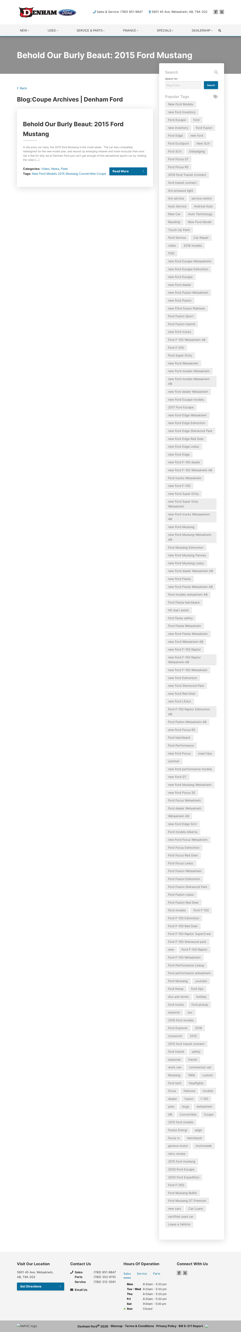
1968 (191, 1075)
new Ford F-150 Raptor (184, 649)
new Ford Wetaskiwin (183, 363)
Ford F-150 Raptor (194, 949)
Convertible (87, 174)
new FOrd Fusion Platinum (186, 308)
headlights (196, 1083)
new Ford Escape (180, 277)
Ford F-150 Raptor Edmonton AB (189, 711)
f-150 (204, 1099)
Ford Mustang (178, 981)
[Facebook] (216, 12)
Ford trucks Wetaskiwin (184, 478)
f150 (171, 253)
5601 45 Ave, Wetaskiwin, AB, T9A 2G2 (179, 12)
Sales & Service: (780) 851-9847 (120, 12)
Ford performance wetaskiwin (189, 973)
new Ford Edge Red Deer (186, 439)
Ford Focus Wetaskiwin (184, 800)
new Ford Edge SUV (182, 824)
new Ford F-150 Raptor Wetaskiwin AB (184, 659)
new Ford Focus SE (181, 793)
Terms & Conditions (139, 1326)
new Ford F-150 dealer (184, 462)
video (172, 245)
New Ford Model (199, 222)
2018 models (193, 245)
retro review (176, 1154)
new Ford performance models (190, 769)
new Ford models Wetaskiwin (189, 371)
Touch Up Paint (179, 230)
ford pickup (199, 1004)
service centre (201, 198)
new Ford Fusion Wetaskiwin (188, 292)
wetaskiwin (204, 1106)
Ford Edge (175, 135)
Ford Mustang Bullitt (182, 1193)
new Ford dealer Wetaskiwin (188, 391)
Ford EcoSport (178, 143)
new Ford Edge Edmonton (186, 423)
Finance (129, 30)
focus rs (174, 1138)
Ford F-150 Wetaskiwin (184, 957)
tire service (176, 198)
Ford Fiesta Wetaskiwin (184, 626)
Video (45, 169)
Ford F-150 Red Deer (183, 926)
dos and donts (178, 997)
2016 (198, 1028)
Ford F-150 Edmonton (183, 918)
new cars (174, 1208)
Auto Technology (200, 214)
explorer (174, 1012)
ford (196, 120)
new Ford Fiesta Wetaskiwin (188, 634)
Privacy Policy (166, 1326)
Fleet (64, 169)
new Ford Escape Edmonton (188, 269)
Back (23, 88)
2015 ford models (180, 1122)
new (171, 949)
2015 (61, 174)
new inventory (178, 128)
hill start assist (178, 610)
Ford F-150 (201, 910)
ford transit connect (182, 183)
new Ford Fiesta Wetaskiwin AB (190, 587)
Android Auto (203, 206)
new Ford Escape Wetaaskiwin (189, 261)
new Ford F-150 (179, 486)
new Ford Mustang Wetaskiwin (189, 785)
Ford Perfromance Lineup (186, 965)
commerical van (200, 1067)
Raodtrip (174, 222)
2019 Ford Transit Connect (187, 175)
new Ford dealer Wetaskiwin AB (190, 571)
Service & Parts (89, 30)
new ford (196, 135)
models (208, 1091)
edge (198, 1130)
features (189, 1091)
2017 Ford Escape (181, 407)
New (23, 30)
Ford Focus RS (178, 167)
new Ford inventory (182, 112)
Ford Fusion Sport (181, 316)
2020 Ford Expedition (183, 1177)
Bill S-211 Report (191, 1326)
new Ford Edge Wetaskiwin (187, 415)
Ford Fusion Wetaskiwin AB (187, 722)
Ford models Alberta (182, 832)
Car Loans (195, 1208)
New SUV (203, 143)
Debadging (197, 151)
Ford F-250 (176, 348)
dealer (172, 1099)
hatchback (194, 1138)
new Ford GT (177, 777)
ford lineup (176, 989)
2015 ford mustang (181, 1161)
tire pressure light (180, 190)
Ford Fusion (204, 128)
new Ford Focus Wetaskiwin (187, 840)
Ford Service (177, 237)
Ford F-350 (176, 1185)
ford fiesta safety (180, 618)
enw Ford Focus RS (181, 730)
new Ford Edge (179, 454)
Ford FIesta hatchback (184, 602)
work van (174, 1067)
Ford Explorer (178, 1028)
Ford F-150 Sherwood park (187, 942)
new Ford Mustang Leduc (186, 563)
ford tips (197, 989)
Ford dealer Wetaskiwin (184, 808)
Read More (121, 171)
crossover (175, 1036)
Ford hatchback (179, 737)
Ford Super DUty (180, 355)
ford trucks (176, 1004)
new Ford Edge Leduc (183, 446)
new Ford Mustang (181, 527)
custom (207, 1075)
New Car (174, 214)
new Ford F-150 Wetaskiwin (187, 670)
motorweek (204, 1146)
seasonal (174, 1059)
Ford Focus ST (178, 159)
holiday (201, 997)
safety (196, 1051)
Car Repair (201, 237)
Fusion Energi (177, 1130)
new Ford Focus (179, 753)
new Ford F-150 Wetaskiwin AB (190, 470)
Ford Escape (177, 120)
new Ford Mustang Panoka (187, 555)
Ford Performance (181, 745)
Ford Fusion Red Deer (183, 902)
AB (170, 1114)
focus (172, 1091)
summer (173, 761)
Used (52, 30)
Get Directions (30, 1286)
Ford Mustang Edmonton (185, 547)
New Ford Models (44, 174)
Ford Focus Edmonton (183, 847)
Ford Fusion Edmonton (184, 879)
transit (192, 1059)
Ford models (177, 910)
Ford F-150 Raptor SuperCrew (189, 934)
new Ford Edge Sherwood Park (190, 431)
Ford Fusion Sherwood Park (187, 887)
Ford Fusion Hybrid (181, 324)
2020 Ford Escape (181, 1169)
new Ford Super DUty (183, 494)
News (55, 169)
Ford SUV (175, 151)
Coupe (101, 174)
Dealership (201, 30)
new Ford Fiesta (179, 579)
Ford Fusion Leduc (181, 894)
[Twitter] (222, 12)
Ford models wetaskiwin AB (187, 594)
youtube (201, 981)
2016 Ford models (181, 1020)
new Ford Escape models (186, 399)
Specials (164, 30)
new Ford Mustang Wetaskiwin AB (189, 537)
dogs (185, 1106)
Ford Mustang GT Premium (187, 1201)
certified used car (180, 1216)
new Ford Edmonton (182, 678)
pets (171, 1106)
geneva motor (178, 1146)
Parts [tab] (156, 1273)
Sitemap (117, 1326)
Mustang (72, 174)
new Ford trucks (179, 332)
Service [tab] (142, 1273)
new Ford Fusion (179, 300)
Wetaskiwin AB (178, 816)
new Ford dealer (179, 285)
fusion (189, 1099)
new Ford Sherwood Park (186, 686)
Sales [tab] (127, 1273)
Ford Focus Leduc (180, 863)
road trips (205, 753)
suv (190, 1012)
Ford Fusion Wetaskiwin (184, 871)
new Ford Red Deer (181, 693)
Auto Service (177, 206)
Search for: (171, 78)
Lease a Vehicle (179, 1224)
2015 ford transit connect (186, 1044)
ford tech (174, 1083)
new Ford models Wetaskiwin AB (189, 381)
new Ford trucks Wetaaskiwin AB (189, 516)
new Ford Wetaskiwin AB (185, 642)
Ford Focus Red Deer (183, 855)
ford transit (176, 1051)
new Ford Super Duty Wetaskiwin (183, 504)
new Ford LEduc (179, 701)
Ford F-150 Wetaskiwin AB (186, 340)
